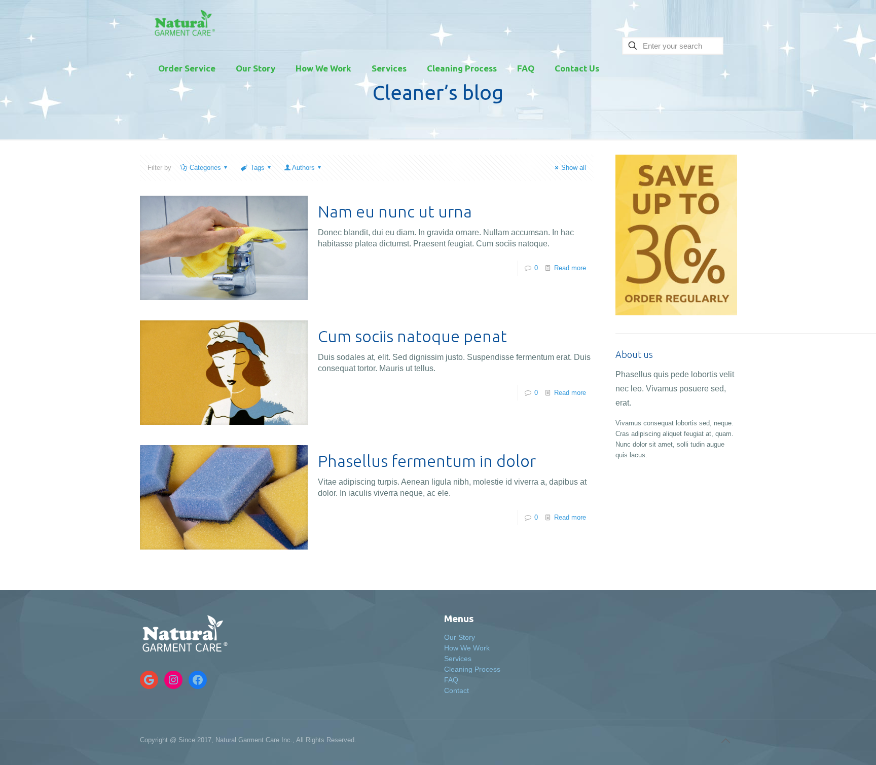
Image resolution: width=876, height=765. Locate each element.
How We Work (467, 648)
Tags (257, 167)
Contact (456, 690)
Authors (303, 167)
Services (457, 658)
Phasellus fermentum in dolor (427, 461)
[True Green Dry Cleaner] (183, 23)
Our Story (459, 637)
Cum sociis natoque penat (412, 336)
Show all (573, 167)
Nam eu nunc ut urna (395, 211)
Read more (570, 268)
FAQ (451, 680)
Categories (205, 167)
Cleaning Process (472, 669)
